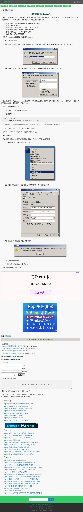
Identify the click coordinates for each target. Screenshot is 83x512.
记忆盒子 (34, 504)
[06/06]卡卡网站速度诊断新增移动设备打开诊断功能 (19, 454)
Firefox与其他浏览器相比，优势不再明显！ (14, 346)
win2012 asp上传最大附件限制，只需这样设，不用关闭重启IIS (23, 474)
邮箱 (23, 368)
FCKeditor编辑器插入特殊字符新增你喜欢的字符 (20, 462)
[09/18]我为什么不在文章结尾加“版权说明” (16, 413)
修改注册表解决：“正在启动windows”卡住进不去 (20, 469)
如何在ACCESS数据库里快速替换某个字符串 (19, 465)
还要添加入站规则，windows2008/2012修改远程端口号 (21, 479)
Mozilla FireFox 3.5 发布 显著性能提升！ (13, 348)
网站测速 (32, 506)
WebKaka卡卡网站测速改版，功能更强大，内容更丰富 (21, 483)
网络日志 (4, 6)
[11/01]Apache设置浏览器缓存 (13, 440)
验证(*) (16, 375)
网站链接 (24, 371)
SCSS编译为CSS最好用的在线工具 (16, 472)
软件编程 (31, 6)
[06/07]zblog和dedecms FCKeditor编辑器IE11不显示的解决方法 (21, 442)
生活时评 (40, 6)
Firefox (8, 336)
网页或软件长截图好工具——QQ (16, 460)
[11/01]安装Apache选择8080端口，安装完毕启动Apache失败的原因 (22, 452)
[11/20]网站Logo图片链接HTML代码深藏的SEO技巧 (19, 406)
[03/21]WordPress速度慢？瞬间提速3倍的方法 (17, 449)
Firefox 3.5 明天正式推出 (9, 351)
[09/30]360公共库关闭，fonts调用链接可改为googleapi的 (20, 445)
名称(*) (24, 365)
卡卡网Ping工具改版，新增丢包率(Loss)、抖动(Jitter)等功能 (22, 481)
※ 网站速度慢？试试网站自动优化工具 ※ (40, 339)
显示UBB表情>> (39, 394)
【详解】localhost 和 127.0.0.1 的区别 (16, 488)
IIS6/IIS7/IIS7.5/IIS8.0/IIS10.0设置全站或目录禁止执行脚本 (22, 476)
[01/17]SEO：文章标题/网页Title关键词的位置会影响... (19, 404)
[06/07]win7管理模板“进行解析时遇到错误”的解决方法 (19, 433)
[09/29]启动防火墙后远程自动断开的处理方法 (17, 447)
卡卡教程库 (48, 504)
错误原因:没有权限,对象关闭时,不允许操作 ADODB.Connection (23, 467)
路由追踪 (44, 506)
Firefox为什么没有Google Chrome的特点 (13, 353)
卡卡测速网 (41, 504)
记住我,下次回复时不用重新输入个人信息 (19, 391)
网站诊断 (50, 506)
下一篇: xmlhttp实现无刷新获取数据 (10, 359)
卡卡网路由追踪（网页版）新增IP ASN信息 (18, 486)
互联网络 (13, 6)
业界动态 (22, 6)
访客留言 (66, 6)
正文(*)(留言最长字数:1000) (8, 378)
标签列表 (57, 6)
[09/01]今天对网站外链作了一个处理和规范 (16, 420)
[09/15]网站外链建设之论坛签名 (13, 415)
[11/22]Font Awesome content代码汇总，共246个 (17, 438)
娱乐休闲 (49, 6)
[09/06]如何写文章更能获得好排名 (14, 418)
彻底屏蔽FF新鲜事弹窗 (13, 490)
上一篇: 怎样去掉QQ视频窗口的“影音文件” (12, 356)
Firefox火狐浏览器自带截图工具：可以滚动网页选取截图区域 (23, 493)
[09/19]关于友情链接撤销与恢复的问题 (15, 411)
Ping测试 (38, 506)
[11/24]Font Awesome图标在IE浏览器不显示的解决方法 (19, 435)
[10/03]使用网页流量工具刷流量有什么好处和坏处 (18, 408)
